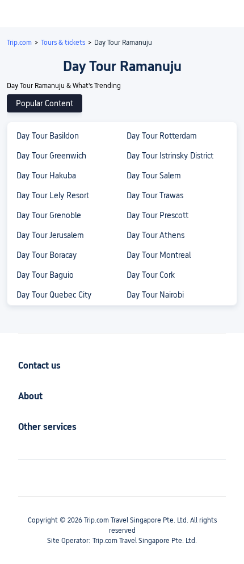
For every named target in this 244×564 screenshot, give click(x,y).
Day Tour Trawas (155, 195)
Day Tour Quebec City (53, 294)
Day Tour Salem (154, 175)
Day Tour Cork (151, 274)
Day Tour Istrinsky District (170, 155)
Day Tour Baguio (45, 274)
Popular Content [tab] (44, 103)
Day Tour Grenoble (48, 215)
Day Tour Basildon (47, 135)
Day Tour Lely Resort (52, 195)
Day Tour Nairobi (155, 294)
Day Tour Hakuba (46, 175)
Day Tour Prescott (157, 215)
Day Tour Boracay (46, 255)
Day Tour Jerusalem (50, 235)
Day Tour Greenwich (51, 155)
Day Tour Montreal (159, 255)
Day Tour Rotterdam (162, 135)
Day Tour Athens (155, 235)
